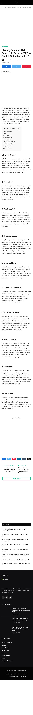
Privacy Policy (8, 674)
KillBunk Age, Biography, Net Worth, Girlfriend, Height (15, 559)
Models (3, 658)
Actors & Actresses (7, 642)
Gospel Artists (5, 650)
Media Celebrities (6, 655)
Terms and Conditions (14, 676)
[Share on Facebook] (6, 66)
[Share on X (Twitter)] (16, 66)
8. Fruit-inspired (8, 145)
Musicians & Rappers (7, 660)
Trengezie (8, 60)
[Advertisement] (16, 28)
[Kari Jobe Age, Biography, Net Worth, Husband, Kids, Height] (6, 620)
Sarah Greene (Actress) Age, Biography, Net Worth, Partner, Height (20, 629)
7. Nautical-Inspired (9, 143)
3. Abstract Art (8, 135)
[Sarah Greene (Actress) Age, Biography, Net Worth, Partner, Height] (6, 629)
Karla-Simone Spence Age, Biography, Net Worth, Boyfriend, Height (21, 610)
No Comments (26, 60)
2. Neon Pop (7, 133)
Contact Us (16, 674)
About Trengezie (25, 674)
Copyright (23, 676)
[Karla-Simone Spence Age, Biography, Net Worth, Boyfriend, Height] (6, 611)
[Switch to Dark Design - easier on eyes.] (30, 2)
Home (3, 7)
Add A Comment (16, 478)
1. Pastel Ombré (7, 131)
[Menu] (3, 2)
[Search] (28, 2)
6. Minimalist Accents (9, 141)
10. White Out (7, 149)
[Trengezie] (16, 2)
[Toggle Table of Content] (18, 128)
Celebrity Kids (5, 647)
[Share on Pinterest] (26, 66)
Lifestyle (4, 46)
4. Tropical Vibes (8, 137)
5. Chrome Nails (8, 139)
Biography (4, 645)
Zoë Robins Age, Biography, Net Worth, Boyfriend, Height (9, 469)
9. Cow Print (7, 147)
